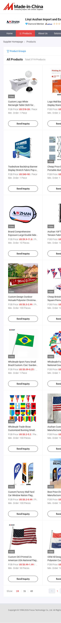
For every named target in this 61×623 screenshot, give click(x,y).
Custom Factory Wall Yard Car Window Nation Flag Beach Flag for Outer (21, 495)
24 (17, 591)
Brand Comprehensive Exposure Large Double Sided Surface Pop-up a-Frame (22, 235)
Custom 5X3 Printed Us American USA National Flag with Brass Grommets (22, 560)
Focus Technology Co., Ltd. (41, 610)
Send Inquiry (23, 123)
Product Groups (17, 51)
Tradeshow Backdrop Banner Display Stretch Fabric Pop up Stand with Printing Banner (23, 170)
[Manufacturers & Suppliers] (23, 6)
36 (24, 591)
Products (27, 33)
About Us (42, 33)
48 (31, 591)
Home (10, 33)
